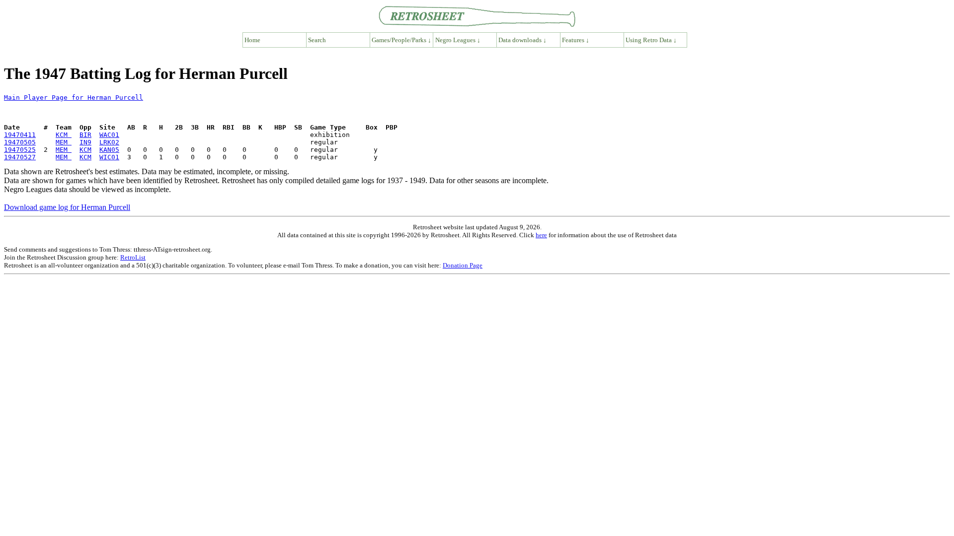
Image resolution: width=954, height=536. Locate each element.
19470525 (20, 149)
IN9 (85, 142)
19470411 (20, 134)
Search (317, 40)
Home (252, 40)
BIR (85, 134)
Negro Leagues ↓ (457, 40)
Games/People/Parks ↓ (401, 40)
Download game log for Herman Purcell (67, 207)
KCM (64, 134)
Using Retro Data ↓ (651, 40)
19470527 (20, 157)
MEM (64, 142)
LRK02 (109, 142)
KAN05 (109, 149)
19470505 (20, 142)
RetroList (133, 257)
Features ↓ (575, 40)
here (541, 235)
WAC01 (109, 134)
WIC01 (109, 157)
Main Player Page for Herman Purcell (73, 97)
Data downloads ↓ (522, 40)
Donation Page (462, 265)
